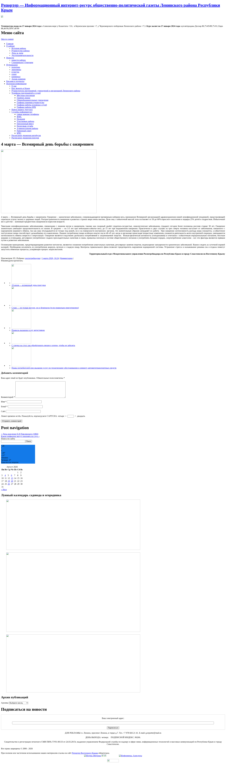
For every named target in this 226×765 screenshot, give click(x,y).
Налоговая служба (25, 126)
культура (15, 72)
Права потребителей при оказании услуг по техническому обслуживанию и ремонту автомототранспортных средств (64, 368)
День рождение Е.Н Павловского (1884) (19, 434)
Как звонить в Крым (21, 88)
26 (9, 484)
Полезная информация (16, 84)
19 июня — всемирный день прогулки (29, 285)
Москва (4, 19)
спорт (14, 74)
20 (12, 481)
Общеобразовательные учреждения (32, 100)
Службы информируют (22, 112)
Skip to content (7, 39)
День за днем (17, 53)
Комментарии (66, 258)
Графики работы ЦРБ (26, 107)
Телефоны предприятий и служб (26, 93)
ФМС (19, 117)
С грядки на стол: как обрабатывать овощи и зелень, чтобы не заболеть (43, 345)
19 (9, 481)
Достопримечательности (22, 55)
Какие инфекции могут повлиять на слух (20, 436)
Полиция (21, 119)
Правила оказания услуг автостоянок (28, 330)
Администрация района (27, 128)
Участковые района (25, 121)
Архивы (4, 703)
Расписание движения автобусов (26, 135)
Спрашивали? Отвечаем (22, 62)
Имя (3, 402)
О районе (10, 46)
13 (12, 478)
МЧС (19, 133)
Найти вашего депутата (22, 109)
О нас (14, 86)
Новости (10, 58)
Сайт (3, 411)
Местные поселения (26, 95)
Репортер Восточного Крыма (85, 753)
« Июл (4, 489)
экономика (16, 69)
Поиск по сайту (8, 439)
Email (4, 406)
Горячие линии (23, 98)
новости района (19, 60)
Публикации (12, 65)
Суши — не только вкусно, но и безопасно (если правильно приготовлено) (45, 308)
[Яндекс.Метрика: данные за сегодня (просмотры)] (92, 756)
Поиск (28, 441)
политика (16, 67)
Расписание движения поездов (25, 138)
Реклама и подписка (15, 81)
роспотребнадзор (32, 258)
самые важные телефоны (28, 114)
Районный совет (24, 131)
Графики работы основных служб (32, 105)
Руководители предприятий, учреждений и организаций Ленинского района (46, 91)
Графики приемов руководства (30, 102)
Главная (9, 44)
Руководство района (21, 51)
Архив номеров (19, 79)
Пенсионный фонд (25, 124)
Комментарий (8, 397)
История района (19, 48)
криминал (16, 76)
